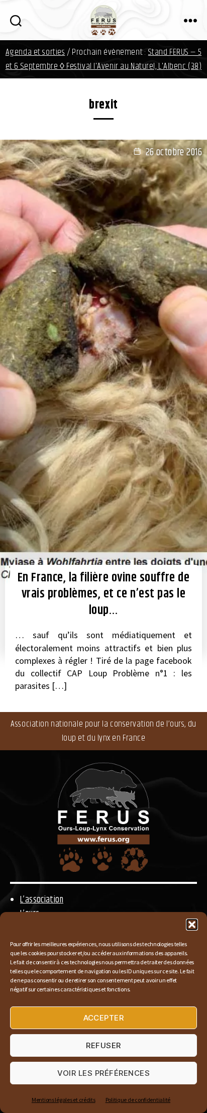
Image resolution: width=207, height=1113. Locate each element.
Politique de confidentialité (138, 1099)
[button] (192, 925)
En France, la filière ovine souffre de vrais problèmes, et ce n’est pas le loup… (103, 594)
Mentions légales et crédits (63, 1099)
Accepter (103, 1018)
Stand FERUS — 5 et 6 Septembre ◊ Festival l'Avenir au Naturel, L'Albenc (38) (104, 59)
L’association (41, 900)
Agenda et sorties (35, 52)
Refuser (103, 1045)
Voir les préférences (103, 1073)
